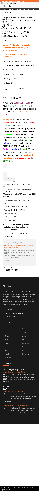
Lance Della (21, 372)
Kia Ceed (21, 89)
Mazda (24, 350)
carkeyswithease (21, 245)
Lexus (24, 347)
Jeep (24, 336)
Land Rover (26, 343)
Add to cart (9, 178)
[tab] (12, 189)
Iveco (24, 329)
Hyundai (8, 358)
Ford (6, 350)
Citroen (7, 336)
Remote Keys (12, 18)
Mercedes (25, 354)
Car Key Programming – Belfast (13, 370)
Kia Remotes (21, 18)
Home (5, 18)
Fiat (6, 347)
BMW (7, 343)
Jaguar (24, 332)
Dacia (7, 332)
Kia (23, 340)
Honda (7, 354)
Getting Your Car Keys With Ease (15, 243)
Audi (6, 340)
